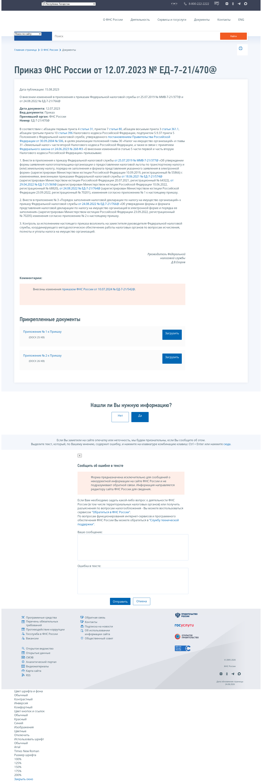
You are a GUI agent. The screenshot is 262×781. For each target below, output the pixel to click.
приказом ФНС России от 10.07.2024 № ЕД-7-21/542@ (98, 289)
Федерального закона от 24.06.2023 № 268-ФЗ (51, 149)
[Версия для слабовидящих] (175, 4)
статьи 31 (86, 129)
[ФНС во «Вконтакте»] (227, 3)
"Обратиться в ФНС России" (111, 512)
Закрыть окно (23, 779)
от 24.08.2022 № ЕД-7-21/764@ (80, 188)
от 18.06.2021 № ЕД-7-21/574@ (142, 176)
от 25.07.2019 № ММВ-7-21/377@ (136, 160)
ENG (241, 20)
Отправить (120, 602)
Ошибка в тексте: (89, 566)
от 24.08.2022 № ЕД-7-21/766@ (98, 204)
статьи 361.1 (170, 129)
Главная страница (25, 49)
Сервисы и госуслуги (172, 20)
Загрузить (172, 333)
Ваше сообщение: (90, 532)
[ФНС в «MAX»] (245, 3)
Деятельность (140, 20)
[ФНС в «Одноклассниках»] (233, 3)
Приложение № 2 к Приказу (42, 355)
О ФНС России (113, 20)
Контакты (223, 20)
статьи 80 (115, 129)
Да (140, 415)
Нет (120, 415)
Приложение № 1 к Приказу (42, 332)
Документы (202, 20)
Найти (233, 36)
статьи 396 (65, 133)
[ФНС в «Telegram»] (239, 3)
